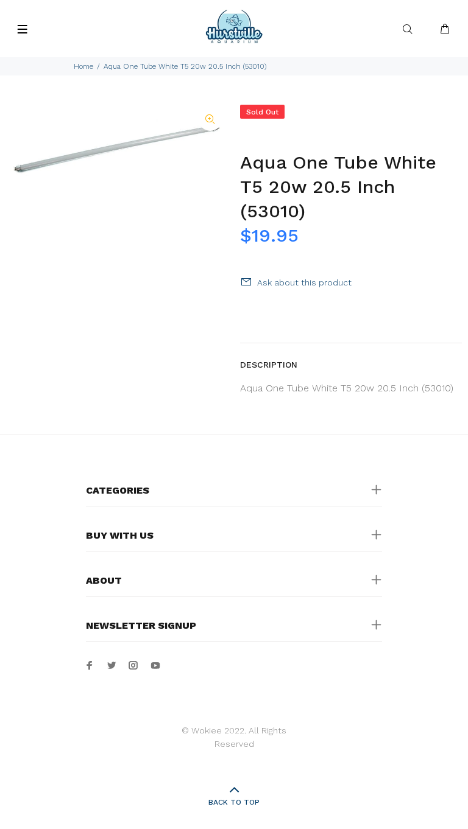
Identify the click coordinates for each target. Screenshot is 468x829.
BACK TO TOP (234, 802)
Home (83, 66)
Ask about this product (304, 282)
